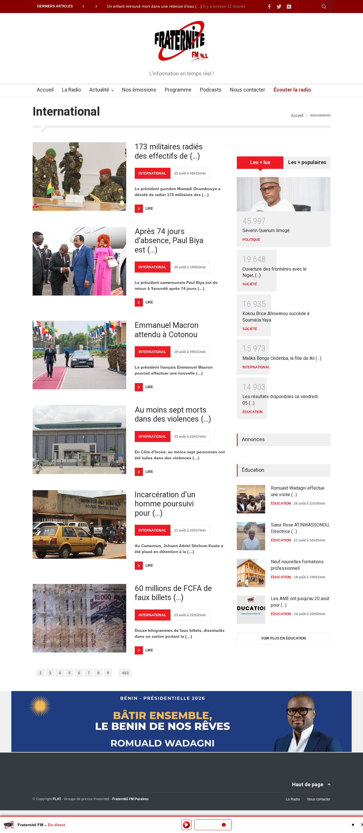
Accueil (45, 90)
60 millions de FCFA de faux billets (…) (173, 593)
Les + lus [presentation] (260, 162)
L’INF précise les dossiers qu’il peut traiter (144, 6)
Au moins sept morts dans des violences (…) (173, 414)
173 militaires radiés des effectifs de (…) (169, 151)
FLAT (57, 799)
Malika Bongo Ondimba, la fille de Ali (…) (281, 358)
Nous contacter (247, 90)
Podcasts (210, 90)
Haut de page (307, 784)
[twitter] (279, 6)
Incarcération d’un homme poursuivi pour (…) (165, 504)
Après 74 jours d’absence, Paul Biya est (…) (169, 240)
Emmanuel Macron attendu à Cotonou (167, 330)
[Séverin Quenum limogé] (283, 194)
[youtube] (289, 6)
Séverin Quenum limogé (266, 230)
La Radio (71, 90)
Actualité (99, 90)
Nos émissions (139, 90)
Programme (178, 90)
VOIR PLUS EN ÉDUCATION (283, 638)
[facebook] (269, 6)
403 (125, 673)
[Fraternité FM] (181, 57)
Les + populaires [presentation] (307, 162)
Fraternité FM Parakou (130, 799)
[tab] (260, 164)
